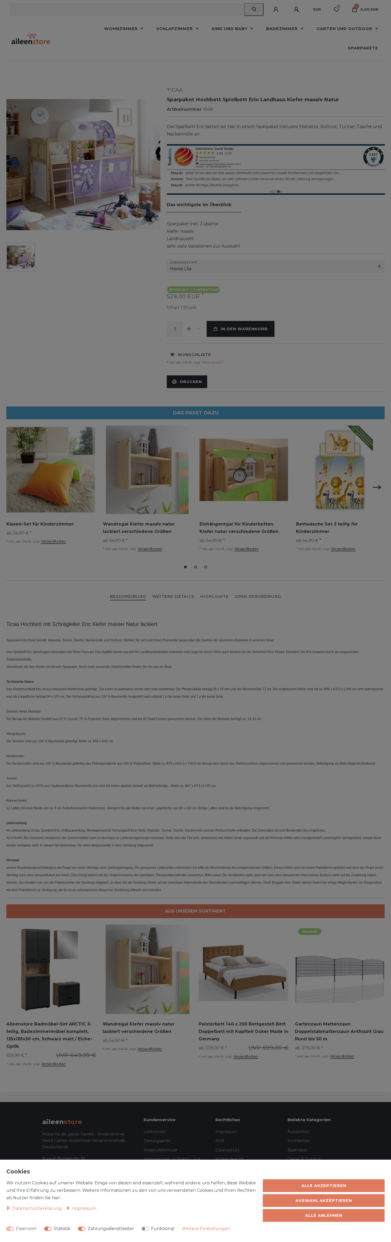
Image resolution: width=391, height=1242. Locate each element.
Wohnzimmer (121, 28)
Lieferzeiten (155, 1131)
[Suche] (254, 9)
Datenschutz (227, 1150)
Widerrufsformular (160, 1150)
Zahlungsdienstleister (111, 1228)
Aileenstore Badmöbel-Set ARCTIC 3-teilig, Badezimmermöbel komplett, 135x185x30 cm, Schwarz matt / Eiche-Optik (49, 1035)
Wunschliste (194, 354)
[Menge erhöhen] (189, 329)
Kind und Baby (230, 28)
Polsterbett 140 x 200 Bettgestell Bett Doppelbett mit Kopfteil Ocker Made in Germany (243, 1031)
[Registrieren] (297, 9)
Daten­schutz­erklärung (37, 1208)
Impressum (226, 1131)
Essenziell (26, 1228)
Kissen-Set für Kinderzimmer (40, 524)
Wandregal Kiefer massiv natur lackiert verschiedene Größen (139, 528)
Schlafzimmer (175, 28)
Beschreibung (128, 596)
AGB (219, 1140)
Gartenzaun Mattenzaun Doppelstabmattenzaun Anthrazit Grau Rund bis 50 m (339, 1031)
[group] (51, 969)
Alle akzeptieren (323, 1185)
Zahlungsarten (157, 1140)
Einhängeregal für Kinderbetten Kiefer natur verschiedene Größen (238, 528)
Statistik (62, 1228)
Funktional (162, 1228)
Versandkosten (212, 362)
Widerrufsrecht (229, 1159)
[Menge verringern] (198, 329)
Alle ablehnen (323, 1215)
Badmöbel (297, 1150)
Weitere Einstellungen (206, 1228)
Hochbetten (299, 1140)
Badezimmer (282, 28)
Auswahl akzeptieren (324, 1200)
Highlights (214, 596)
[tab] (128, 597)
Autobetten (298, 1131)
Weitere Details (173, 596)
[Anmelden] (276, 9)
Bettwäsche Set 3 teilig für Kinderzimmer (327, 528)
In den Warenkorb (244, 329)
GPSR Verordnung (258, 596)
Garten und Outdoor (345, 28)
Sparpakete (363, 48)
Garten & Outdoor (304, 1159)
